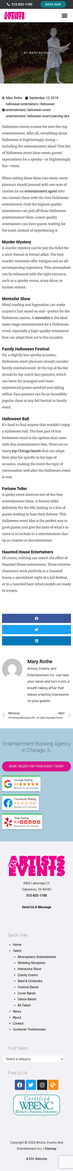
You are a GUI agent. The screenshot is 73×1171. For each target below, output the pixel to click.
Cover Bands (27, 993)
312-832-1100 (36, 895)
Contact (18, 1023)
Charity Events (28, 975)
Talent (17, 951)
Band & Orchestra (30, 981)
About (17, 1017)
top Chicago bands (26, 451)
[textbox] (32, 1059)
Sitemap (50, 1149)
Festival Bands (28, 987)
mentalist (42, 318)
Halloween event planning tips (48, 116)
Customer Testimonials (29, 1029)
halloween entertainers (22, 104)
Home (17, 945)
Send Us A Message (36, 907)
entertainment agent (41, 191)
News (17, 1011)
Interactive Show (29, 969)
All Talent (24, 1005)
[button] (64, 15)
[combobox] (34, 1059)
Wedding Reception (31, 963)
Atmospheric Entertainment (37, 957)
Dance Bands (27, 999)
